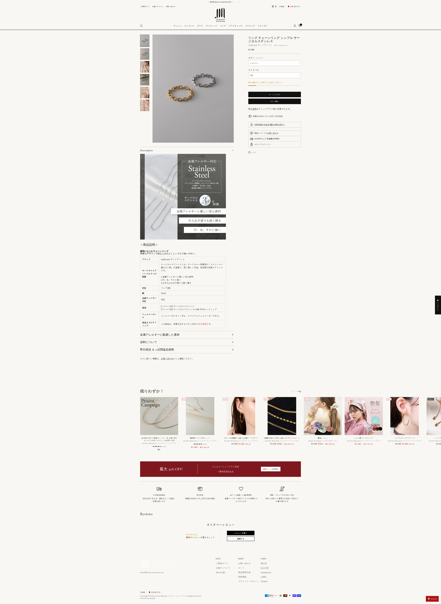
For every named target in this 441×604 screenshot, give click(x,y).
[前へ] (202, 2)
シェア (253, 152)
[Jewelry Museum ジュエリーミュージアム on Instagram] (273, 6)
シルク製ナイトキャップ (363, 438)
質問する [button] (240, 538)
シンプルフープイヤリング (404, 438)
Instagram (266, 572)
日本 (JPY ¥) (294, 6)
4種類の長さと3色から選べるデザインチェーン (282, 438)
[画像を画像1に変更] (144, 41)
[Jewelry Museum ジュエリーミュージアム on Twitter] (276, 6)
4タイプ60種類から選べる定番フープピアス (241, 438)
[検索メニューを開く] (141, 26)
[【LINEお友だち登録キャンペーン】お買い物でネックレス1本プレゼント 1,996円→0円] (159, 416)
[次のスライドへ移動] (299, 377)
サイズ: (253, 70)
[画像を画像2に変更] (144, 54)
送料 (254, 108)
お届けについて (223, 567)
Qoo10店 (265, 567)
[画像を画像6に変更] (144, 105)
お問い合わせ (167, 358)
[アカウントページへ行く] (295, 26)
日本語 (281, 6)
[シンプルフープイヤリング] (405, 416)
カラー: (256, 57)
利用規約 (242, 576)
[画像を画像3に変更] (144, 67)
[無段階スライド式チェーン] (200, 416)
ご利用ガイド (222, 563)
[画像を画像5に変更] (144, 92)
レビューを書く (240, 533)
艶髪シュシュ (323, 438)
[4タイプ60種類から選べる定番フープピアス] (241, 416)
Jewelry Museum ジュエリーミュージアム (170, 596)
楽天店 (264, 563)
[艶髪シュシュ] (323, 416)
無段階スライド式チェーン (200, 438)
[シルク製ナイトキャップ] (364, 416)
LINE (263, 576)
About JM (220, 572)
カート (241, 567)
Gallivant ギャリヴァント (260, 44)
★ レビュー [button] (438, 305)
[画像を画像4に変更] (144, 79)
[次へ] (239, 2)
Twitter (264, 581)
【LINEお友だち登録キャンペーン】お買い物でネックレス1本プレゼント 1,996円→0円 (159, 439)
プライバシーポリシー (248, 581)
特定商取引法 (244, 572)
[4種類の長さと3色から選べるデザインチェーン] (282, 416)
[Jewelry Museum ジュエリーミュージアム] (220, 15)
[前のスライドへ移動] (294, 377)
